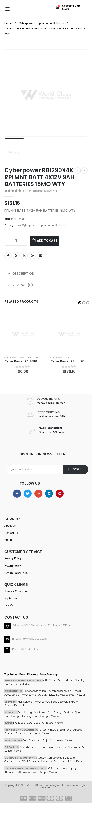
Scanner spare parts (28, 733)
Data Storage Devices (60, 712)
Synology (80, 680)
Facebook (8, 255)
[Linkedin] (49, 493)
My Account (11, 598)
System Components (50, 757)
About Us (10, 525)
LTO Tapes (19, 723)
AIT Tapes (47, 723)
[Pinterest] (59, 493)
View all (20, 705)
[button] (80, 302)
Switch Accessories (59, 691)
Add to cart (47, 240)
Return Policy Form (16, 573)
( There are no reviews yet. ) (41, 191)
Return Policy (12, 565)
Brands (8, 539)
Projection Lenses (53, 740)
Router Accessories (34, 691)
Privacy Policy (12, 558)
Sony (61, 680)
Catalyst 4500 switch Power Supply (26, 772)
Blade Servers (60, 701)
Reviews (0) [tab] (22, 285)
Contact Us (11, 533)
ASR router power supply (61, 768)
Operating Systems (40, 761)
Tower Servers (42, 701)
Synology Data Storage (35, 716)
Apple (19, 684)
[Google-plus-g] (38, 493)
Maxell (69, 680)
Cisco (52, 680)
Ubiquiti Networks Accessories (56, 695)
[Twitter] (27, 493)
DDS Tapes (33, 723)
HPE (45, 680)
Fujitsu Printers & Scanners (54, 729)
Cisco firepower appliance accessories (43, 747)
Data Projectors (32, 740)
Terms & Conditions (16, 591)
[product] (23, 332)
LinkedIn (24, 255)
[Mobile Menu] (7, 8)
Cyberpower (29, 225)
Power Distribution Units (33, 357)
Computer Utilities (64, 761)
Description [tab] (23, 273)
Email (40, 255)
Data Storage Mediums (31, 712)
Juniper (9, 684)
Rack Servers (24, 701)
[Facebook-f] (17, 493)
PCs (24, 761)
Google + (32, 255)
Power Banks (28, 695)
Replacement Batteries (52, 225)
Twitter (16, 255)
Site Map (9, 605)
